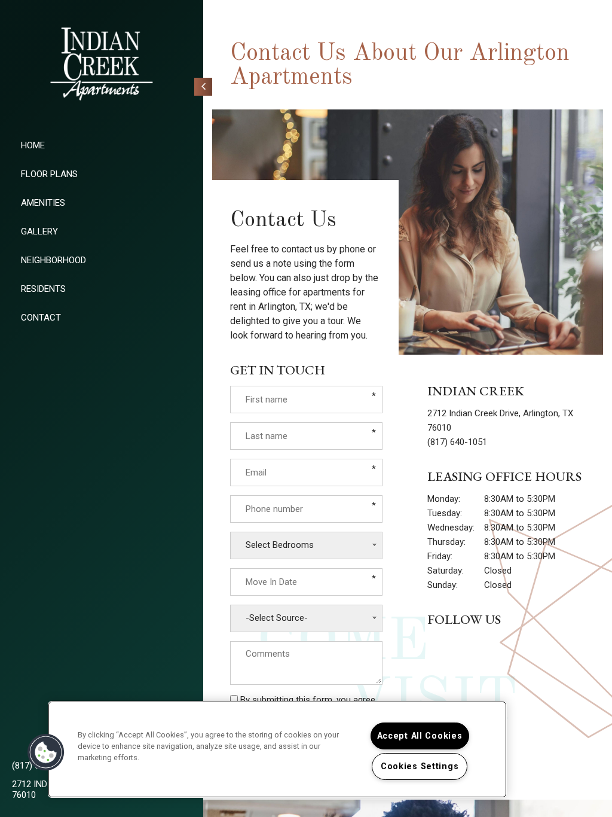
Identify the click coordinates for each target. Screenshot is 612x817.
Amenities (43, 202)
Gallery (39, 231)
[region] (277, 749)
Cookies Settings (420, 766)
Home (33, 145)
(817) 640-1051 (457, 442)
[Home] (101, 64)
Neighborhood (53, 260)
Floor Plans (49, 174)
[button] (46, 752)
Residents (43, 288)
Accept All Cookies (420, 736)
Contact (41, 317)
